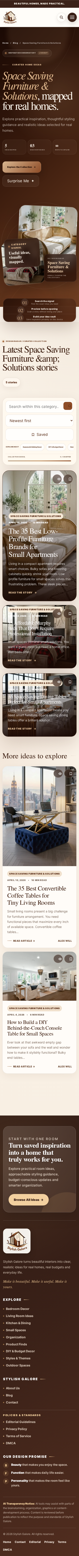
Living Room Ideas (19, 1316)
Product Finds (16, 1344)
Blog (15, 43)
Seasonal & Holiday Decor (32, 447)
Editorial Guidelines (21, 1422)
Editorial (35, 1542)
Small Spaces (16, 1330)
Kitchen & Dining (18, 1323)
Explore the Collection (21, 167)
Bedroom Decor (17, 1309)
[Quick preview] (57, 479)
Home (5, 43)
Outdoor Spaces (18, 1365)
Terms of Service (18, 1436)
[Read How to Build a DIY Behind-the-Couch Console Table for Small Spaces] (39, 1012)
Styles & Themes (18, 1358)
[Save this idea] (68, 479)
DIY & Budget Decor (55, 447)
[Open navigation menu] (72, 17)
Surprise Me (20, 181)
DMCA (11, 1443)
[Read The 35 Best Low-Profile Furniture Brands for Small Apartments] (39, 536)
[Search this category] (67, 406)
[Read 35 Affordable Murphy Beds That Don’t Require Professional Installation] (39, 636)
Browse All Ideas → (28, 1200)
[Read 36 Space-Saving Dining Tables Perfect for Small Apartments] (39, 704)
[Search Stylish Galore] (61, 17)
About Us (13, 1388)
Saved (42, 434)
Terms (62, 1542)
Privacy (49, 1542)
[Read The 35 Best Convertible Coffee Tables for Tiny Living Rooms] (39, 857)
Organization (16, 1337)
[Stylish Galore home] (10, 17)
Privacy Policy (16, 1429)
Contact (12, 1402)
